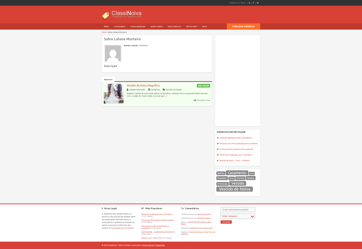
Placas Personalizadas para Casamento (236, 155)
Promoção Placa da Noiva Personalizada (236, 149)
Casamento (237, 173)
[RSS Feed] (250, 2)
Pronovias (223, 184)
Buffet (221, 173)
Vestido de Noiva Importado (201, 228)
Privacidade (160, 245)
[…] (165, 96)
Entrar (243, 3)
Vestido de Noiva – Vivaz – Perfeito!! (235, 160)
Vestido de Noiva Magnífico (143, 85)
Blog (204, 26)
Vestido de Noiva (173, 90)
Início (106, 26)
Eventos (222, 178)
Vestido (237, 183)
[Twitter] (258, 2)
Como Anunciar (137, 26)
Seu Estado (191, 26)
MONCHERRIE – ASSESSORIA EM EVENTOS (158, 232)
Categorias (119, 26)
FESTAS (240, 178)
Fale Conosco (174, 26)
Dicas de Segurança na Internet (121, 228)
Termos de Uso (148, 245)
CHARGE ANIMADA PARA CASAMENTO (236, 138)
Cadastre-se (234, 3)
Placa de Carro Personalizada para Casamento (239, 143)
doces (252, 173)
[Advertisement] (237, 79)
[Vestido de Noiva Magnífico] (114, 103)
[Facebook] (254, 2)
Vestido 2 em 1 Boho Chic (151, 238)
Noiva (250, 178)
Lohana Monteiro (137, 90)
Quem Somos (156, 26)
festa (232, 178)
